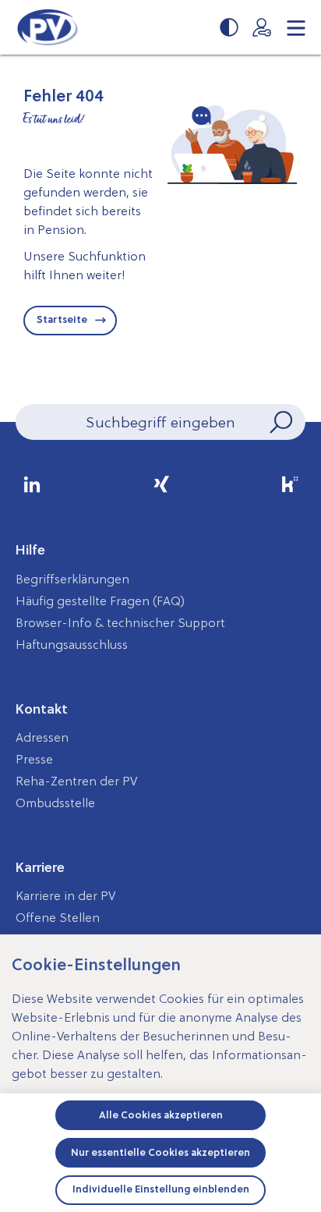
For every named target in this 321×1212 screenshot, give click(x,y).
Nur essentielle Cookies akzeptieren (160, 1152)
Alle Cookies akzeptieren (161, 1115)
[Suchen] (280, 422)
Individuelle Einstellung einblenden (160, 1189)
